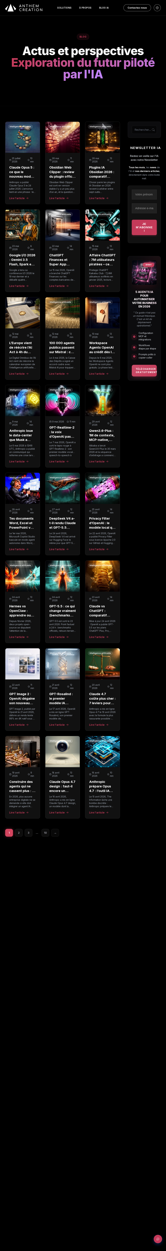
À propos (85, 7)
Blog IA (104, 7)
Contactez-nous (137, 7)
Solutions (64, 7)
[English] (157, 7)
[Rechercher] (153, 129)
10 (45, 832)
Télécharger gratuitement (146, 371)
